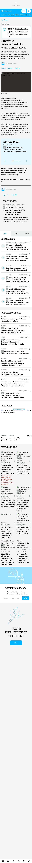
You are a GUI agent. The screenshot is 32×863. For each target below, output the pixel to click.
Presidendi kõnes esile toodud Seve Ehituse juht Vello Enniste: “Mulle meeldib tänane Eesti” (17, 259)
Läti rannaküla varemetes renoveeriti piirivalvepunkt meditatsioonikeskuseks (23, 558)
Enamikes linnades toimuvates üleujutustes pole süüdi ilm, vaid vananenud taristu (14, 211)
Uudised (8, 254)
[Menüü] (3, 861)
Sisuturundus (10, 205)
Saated (8, 286)
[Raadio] (14, 861)
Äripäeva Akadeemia (7, 435)
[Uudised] (8, 861)
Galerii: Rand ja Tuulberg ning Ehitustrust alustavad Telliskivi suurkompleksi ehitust (15, 149)
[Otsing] (19, 861)
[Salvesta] (30, 243)
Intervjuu (4, 496)
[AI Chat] (24, 861)
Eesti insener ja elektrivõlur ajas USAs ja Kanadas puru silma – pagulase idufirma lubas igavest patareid (14, 384)
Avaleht (3, 15)
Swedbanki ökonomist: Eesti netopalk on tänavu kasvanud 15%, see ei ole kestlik (17, 291)
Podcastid (23, 15)
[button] (12, 598)
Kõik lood (11, 15)
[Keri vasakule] (5, 161)
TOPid (17, 15)
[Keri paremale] (27, 161)
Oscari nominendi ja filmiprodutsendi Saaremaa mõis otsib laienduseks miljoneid (17, 303)
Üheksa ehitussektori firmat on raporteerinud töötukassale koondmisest (7, 469)
